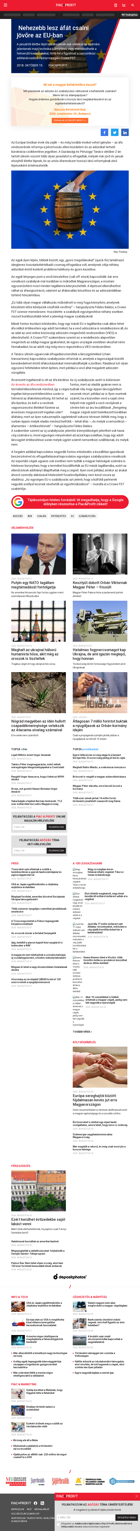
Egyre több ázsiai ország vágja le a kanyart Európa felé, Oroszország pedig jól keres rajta (99, 756)
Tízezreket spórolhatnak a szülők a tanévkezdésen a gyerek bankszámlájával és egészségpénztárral (36, 872)
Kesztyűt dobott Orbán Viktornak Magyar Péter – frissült (100, 585)
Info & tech (19, 1297)
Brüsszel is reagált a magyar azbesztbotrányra (99, 776)
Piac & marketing (23, 1384)
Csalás (41, 516)
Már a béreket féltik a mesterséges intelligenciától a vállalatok (33, 1374)
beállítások (50, 1518)
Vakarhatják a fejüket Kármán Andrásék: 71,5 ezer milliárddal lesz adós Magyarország (36, 802)
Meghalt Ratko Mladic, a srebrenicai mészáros (99, 767)
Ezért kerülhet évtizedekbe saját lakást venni (38, 1221)
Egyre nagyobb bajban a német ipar (94, 1372)
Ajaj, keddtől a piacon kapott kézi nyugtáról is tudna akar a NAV (37, 944)
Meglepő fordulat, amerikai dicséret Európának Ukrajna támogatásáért (38, 898)
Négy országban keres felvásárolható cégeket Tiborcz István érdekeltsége (106, 872)
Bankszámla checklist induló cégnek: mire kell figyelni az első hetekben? (106, 1322)
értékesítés (58, 516)
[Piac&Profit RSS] (42, 1503)
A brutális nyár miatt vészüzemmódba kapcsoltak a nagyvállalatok (105, 1339)
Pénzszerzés (20, 1166)
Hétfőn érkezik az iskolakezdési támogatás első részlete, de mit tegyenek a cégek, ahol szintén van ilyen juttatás (99, 1364)
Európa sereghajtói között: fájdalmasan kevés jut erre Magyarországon (95, 1100)
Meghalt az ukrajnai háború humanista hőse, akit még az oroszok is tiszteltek (35, 654)
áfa (30, 516)
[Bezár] (137, 1496)
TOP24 (19, 749)
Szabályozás (87, 516)
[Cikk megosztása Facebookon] (104, 132)
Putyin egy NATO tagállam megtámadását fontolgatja (34, 585)
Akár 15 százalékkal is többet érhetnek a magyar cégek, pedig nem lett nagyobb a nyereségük (106, 1000)
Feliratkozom (56, 827)
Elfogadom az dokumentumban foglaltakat (96, 1525)
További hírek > (82, 1031)
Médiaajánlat (41, 1509)
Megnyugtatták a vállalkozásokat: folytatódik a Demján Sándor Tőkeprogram (38, 1252)
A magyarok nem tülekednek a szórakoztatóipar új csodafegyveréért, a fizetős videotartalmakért (39, 956)
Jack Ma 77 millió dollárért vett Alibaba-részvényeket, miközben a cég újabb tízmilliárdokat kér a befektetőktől (107, 928)
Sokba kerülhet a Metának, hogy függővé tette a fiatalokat (44, 1391)
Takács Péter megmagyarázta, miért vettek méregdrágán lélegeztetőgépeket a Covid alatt (38, 766)
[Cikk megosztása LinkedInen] (125, 132)
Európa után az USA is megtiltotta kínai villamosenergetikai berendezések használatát (45, 1322)
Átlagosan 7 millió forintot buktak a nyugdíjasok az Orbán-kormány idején (100, 725)
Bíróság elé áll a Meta (25, 1440)
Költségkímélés (84, 1042)
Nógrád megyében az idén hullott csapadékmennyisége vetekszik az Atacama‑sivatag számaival (38, 725)
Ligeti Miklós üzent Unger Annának (31, 755)
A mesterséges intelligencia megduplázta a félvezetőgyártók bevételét (44, 1339)
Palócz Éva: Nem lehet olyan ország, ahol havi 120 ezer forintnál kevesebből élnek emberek (37, 1264)
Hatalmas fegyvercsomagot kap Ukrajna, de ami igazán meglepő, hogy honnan (99, 654)
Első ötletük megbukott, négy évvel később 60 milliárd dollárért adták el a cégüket (106, 896)
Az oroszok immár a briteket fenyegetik (34, 933)
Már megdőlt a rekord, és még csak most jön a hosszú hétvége (99, 1148)
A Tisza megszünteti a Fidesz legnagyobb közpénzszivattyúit (35, 922)
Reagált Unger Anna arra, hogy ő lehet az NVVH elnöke (37, 778)
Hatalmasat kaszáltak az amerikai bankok (35, 1241)
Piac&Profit (57, 65)
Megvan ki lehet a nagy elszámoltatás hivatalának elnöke (39, 968)
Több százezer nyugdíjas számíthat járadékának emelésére (38, 910)
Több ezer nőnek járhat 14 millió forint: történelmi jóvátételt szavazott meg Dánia (97, 799)
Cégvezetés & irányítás (90, 1297)
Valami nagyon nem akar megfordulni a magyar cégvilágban (108, 1304)
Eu (72, 516)
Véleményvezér (22, 527)
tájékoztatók (34, 1518)
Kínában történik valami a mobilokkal (40, 1408)
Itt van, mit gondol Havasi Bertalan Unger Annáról (34, 790)
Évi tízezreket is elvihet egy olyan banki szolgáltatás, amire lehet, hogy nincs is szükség (100, 1123)
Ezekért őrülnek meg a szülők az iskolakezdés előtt (44, 1425)
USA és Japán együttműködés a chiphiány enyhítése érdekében (34, 886)
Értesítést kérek (127, 1517)
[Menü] (5, 5)
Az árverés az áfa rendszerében (32, 384)
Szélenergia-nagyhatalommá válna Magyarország (92, 1136)
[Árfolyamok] (124, 5)
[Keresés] (133, 5)
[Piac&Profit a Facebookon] (36, 1503)
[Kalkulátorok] (116, 5)
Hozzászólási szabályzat (25, 1514)
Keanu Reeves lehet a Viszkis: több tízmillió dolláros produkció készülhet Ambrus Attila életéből (105, 960)
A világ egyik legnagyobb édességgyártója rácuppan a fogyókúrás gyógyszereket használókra (37, 1364)
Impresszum (17, 1509)
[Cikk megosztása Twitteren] (114, 132)
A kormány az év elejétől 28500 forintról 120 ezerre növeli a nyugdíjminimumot (36, 981)
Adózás (18, 516)
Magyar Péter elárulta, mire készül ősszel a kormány (97, 787)
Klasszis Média (19, 1521)
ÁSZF (29, 1509)
